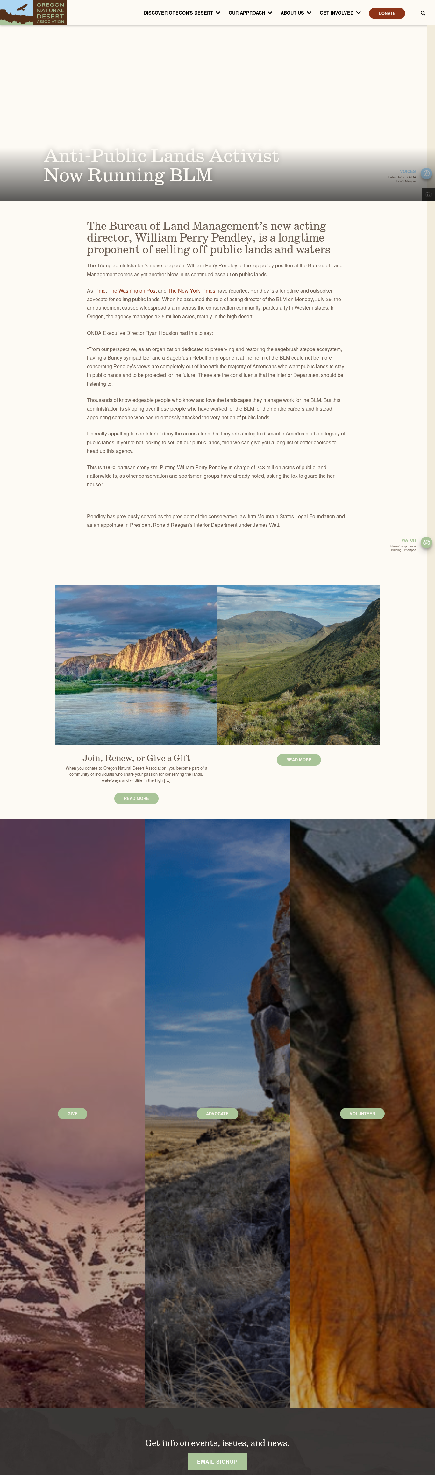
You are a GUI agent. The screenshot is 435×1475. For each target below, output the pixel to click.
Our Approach (247, 13)
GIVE (73, 1113)
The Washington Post (132, 290)
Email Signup (217, 1461)
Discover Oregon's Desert (178, 13)
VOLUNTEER (362, 1113)
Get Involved (336, 13)
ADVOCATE (217, 1113)
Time (100, 290)
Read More (136, 798)
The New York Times (191, 290)
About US (292, 13)
